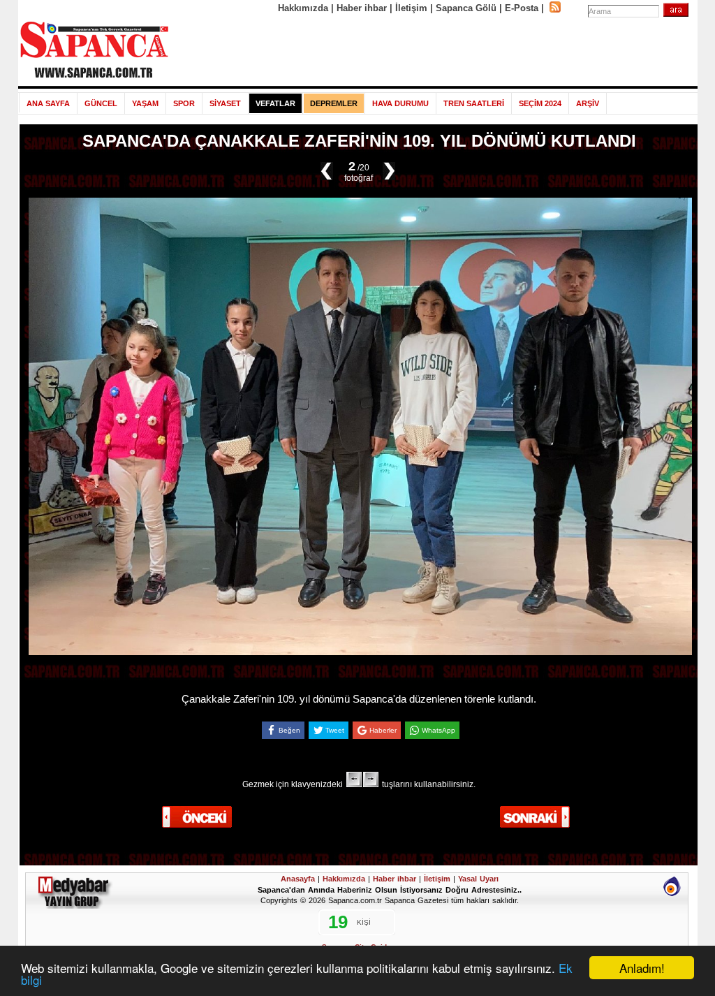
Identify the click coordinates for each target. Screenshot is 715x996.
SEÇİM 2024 (540, 103)
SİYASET (225, 103)
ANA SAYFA (48, 103)
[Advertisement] (433, 50)
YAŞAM (145, 103)
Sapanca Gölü (466, 8)
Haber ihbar (362, 8)
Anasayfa (298, 878)
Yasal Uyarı (478, 878)
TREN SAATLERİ (473, 103)
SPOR (184, 103)
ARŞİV (587, 103)
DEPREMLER (334, 103)
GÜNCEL (100, 103)
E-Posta (521, 8)
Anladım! (642, 967)
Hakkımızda (303, 8)
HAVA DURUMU (400, 103)
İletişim (411, 8)
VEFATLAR (275, 103)
